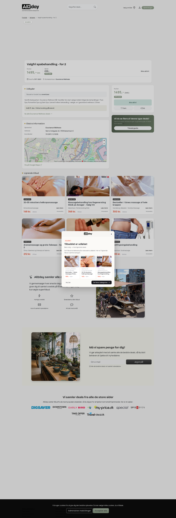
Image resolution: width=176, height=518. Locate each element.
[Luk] (111, 234)
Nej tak (68, 282)
